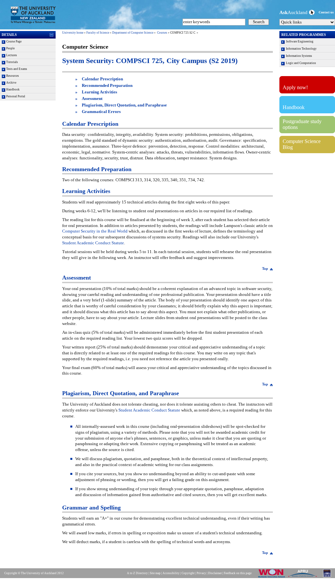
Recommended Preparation (107, 85)
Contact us (326, 12)
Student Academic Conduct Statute (93, 243)
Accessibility (171, 573)
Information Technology (301, 48)
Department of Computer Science (132, 32)
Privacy (201, 573)
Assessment (92, 98)
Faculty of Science (97, 32)
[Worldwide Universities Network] (273, 577)
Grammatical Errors (101, 111)
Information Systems (299, 55)
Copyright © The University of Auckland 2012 (34, 573)
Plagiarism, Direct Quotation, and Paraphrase (124, 105)
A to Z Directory (137, 573)
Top (265, 268)
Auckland (294, 12)
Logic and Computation (301, 63)
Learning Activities (99, 92)
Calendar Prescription (102, 79)
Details (9, 35)
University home (72, 32)
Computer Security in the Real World (95, 231)
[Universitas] (327, 577)
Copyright (188, 573)
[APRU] (303, 577)
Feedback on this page (238, 573)
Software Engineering (299, 41)
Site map (155, 573)
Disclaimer (215, 573)
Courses (162, 32)
